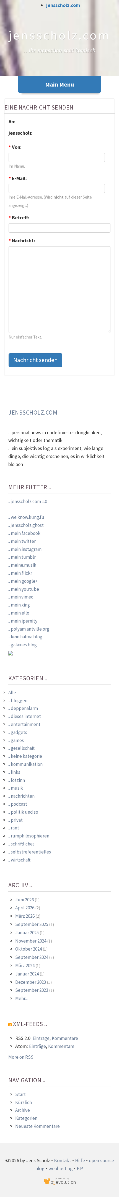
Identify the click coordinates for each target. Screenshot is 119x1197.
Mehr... (21, 998)
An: (12, 121)
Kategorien (26, 1118)
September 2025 (31, 924)
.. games (16, 740)
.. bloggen (17, 701)
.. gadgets (17, 732)
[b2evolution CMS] (59, 1181)
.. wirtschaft (19, 860)
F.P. (80, 1168)
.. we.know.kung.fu (26, 517)
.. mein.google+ (23, 581)
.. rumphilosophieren (28, 836)
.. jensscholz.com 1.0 (27, 501)
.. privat (15, 820)
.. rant (13, 828)
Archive (22, 1110)
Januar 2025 (27, 933)
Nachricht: (22, 240)
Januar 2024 (27, 974)
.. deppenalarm (23, 708)
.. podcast (17, 804)
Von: (15, 147)
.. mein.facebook (24, 533)
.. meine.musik (22, 565)
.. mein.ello (18, 613)
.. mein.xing (19, 605)
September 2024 (31, 957)
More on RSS (20, 1057)
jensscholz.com (63, 5)
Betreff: (19, 217)
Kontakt (62, 1160)
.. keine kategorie (25, 756)
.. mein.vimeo (20, 597)
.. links (14, 772)
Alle (12, 692)
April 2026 (24, 908)
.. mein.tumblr (22, 557)
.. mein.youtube (23, 589)
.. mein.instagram (25, 549)
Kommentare (65, 1038)
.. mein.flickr (20, 573)
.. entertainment (24, 724)
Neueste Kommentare (37, 1126)
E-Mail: (18, 178)
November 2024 (30, 941)
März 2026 (25, 916)
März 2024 (25, 965)
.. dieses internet (24, 716)
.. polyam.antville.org (28, 629)
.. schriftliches (21, 844)
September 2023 (31, 990)
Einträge (41, 1038)
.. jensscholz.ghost (26, 525)
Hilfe (80, 1160)
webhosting (60, 1168)
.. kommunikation (25, 764)
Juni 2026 (24, 900)
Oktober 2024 (28, 949)
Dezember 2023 (30, 982)
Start (20, 1094)
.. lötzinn (16, 780)
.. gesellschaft (21, 748)
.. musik (15, 788)
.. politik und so (23, 812)
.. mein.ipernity (22, 621)
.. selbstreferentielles (29, 852)
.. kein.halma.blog (25, 637)
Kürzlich (23, 1102)
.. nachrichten (21, 796)
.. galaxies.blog (22, 645)
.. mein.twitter (22, 541)
